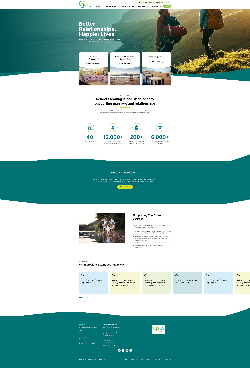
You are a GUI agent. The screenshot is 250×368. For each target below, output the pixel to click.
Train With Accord (160, 2)
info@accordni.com (110, 341)
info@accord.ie (85, 338)
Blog (140, 2)
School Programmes (142, 6)
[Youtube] (127, 350)
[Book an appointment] (125, 68)
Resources (145, 2)
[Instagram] (119, 350)
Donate (167, 6)
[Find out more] (156, 68)
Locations (167, 2)
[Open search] (161, 6)
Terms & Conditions (145, 359)
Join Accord (151, 2)
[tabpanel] (93, 283)
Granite (104, 359)
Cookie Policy (167, 359)
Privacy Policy (157, 359)
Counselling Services (127, 6)
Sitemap (125, 359)
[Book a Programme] (93, 68)
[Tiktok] (130, 350)
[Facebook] (123, 350)
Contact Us (154, 6)
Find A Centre (125, 187)
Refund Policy (133, 359)
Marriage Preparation (112, 6)
